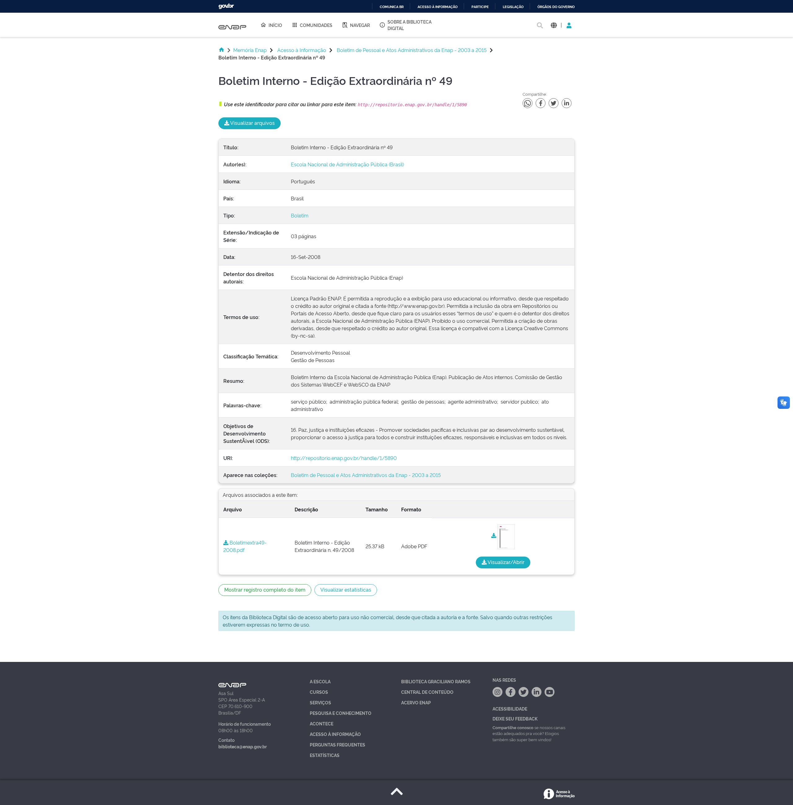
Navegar (360, 25)
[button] (553, 25)
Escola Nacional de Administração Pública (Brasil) (347, 164)
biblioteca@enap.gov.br (242, 746)
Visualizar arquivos (252, 122)
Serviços (320, 702)
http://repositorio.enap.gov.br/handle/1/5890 (344, 457)
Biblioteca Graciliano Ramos (436, 681)
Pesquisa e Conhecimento (340, 713)
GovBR (226, 6)
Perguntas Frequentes (337, 744)
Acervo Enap (416, 702)
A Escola (320, 681)
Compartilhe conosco (513, 727)
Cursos (319, 692)
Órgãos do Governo (556, 7)
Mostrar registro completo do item (264, 589)
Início (275, 25)
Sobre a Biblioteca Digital (410, 25)
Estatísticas (325, 755)
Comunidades (316, 25)
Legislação (513, 7)
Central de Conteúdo (427, 692)
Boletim (300, 215)
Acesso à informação (438, 7)
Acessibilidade (510, 708)
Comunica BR (392, 7)
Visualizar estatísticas (345, 589)
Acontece (321, 723)
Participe (480, 7)
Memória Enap (250, 49)
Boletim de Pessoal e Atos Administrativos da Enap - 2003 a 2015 (412, 49)
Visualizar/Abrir (505, 561)
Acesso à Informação (301, 49)
